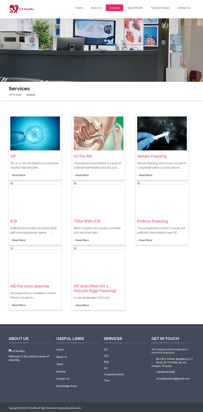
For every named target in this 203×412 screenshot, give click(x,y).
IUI (105, 368)
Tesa (107, 380)
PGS (106, 362)
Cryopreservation (114, 374)
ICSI (13, 221)
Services (114, 7)
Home (79, 7)
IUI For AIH (83, 156)
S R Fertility (15, 94)
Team (59, 364)
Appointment (135, 7)
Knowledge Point (66, 386)
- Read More (17, 175)
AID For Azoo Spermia (29, 286)
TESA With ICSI (87, 221)
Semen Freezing (152, 156)
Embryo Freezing (152, 221)
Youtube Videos (160, 7)
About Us (96, 7)
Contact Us (183, 7)
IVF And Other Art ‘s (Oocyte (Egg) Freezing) (95, 288)
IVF (13, 156)
